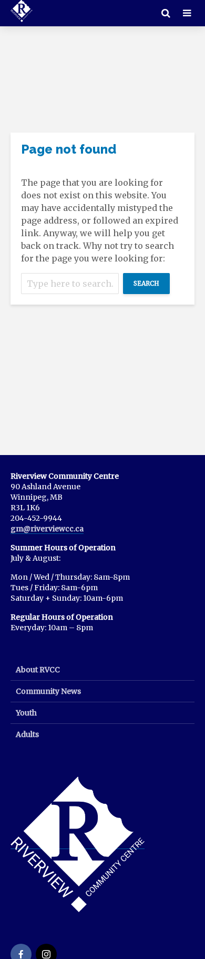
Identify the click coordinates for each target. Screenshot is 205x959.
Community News (48, 691)
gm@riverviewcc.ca (47, 528)
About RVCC (38, 669)
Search (146, 283)
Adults (27, 734)
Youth (26, 713)
